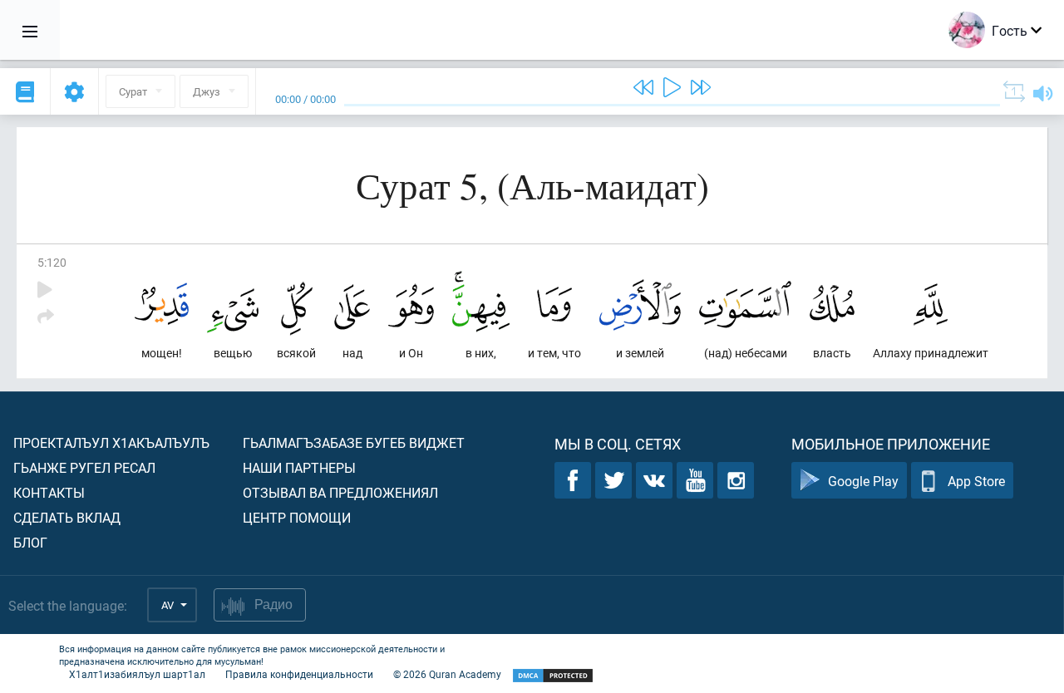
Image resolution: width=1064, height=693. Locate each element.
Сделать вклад (67, 517)
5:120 (51, 262)
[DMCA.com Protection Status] (552, 676)
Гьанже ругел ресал (84, 467)
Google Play (863, 480)
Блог (30, 542)
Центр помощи (297, 517)
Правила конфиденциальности (299, 674)
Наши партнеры (299, 467)
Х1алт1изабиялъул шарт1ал (137, 674)
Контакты (49, 492)
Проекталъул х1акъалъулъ (111, 442)
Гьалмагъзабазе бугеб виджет (354, 442)
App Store (976, 480)
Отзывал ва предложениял (340, 492)
